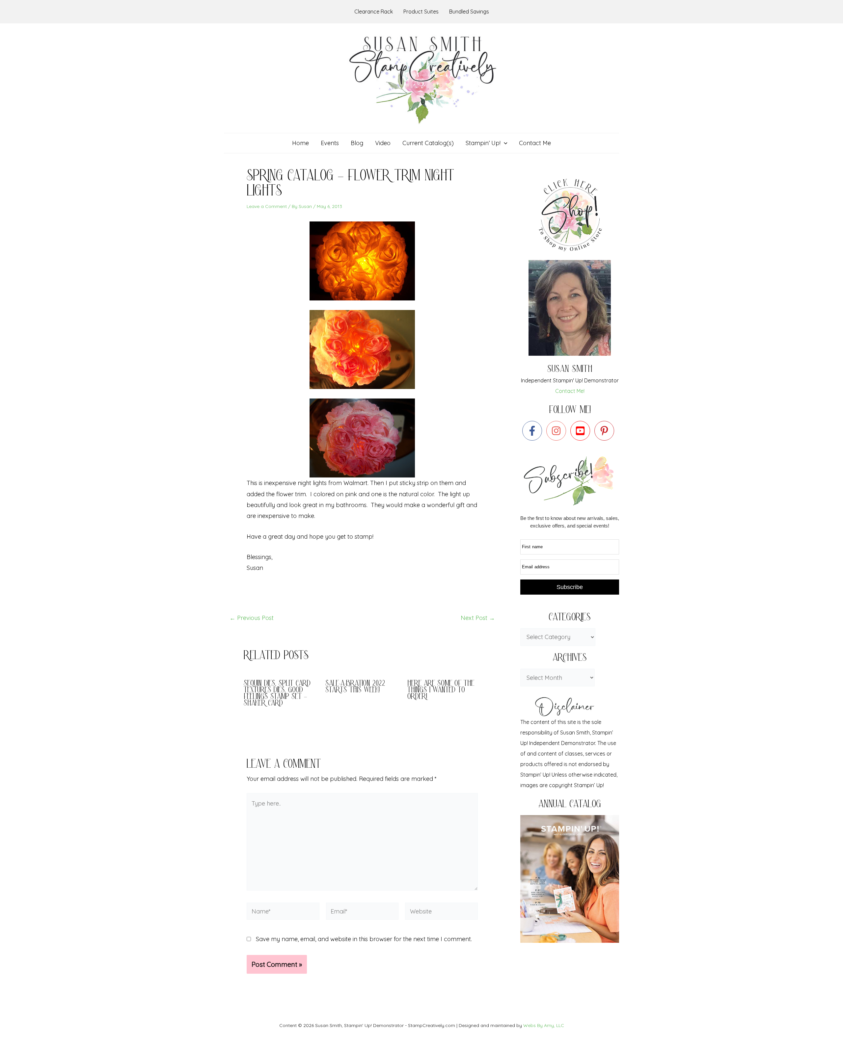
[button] (504, 143)
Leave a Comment (267, 206)
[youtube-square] (581, 431)
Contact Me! (570, 391)
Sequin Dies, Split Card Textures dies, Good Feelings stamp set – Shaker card (277, 694)
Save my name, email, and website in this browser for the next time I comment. (364, 939)
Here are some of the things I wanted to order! (440, 690)
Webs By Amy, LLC (543, 1025)
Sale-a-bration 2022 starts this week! (355, 687)
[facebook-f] (533, 431)
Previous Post (252, 618)
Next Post (478, 618)
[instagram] (557, 431)
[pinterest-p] (605, 431)
